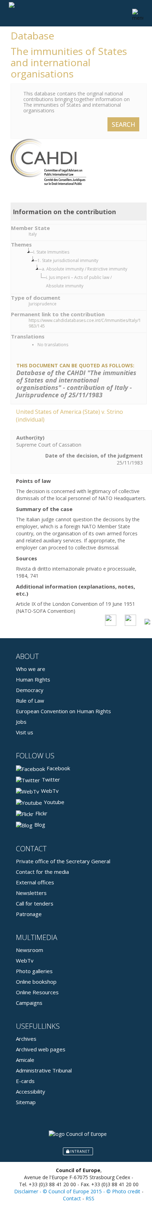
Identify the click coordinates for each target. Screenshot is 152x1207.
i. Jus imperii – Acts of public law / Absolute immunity (79, 281)
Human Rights (33, 679)
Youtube (54, 801)
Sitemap (26, 1102)
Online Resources (37, 992)
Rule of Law (30, 700)
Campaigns (29, 1002)
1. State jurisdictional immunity (67, 260)
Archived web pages (40, 1049)
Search (123, 124)
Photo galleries (34, 971)
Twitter (51, 779)
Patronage (29, 913)
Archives (26, 1038)
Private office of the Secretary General (63, 861)
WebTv (50, 790)
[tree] (86, 269)
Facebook (58, 768)
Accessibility (30, 1091)
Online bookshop (36, 981)
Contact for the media (42, 871)
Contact (72, 1198)
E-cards (25, 1080)
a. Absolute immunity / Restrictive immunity (84, 269)
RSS (90, 1198)
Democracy (29, 689)
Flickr (41, 813)
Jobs (21, 721)
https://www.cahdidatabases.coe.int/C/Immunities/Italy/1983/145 (85, 323)
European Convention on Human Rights (63, 711)
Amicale (25, 1059)
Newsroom (29, 949)
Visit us (24, 732)
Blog (39, 824)
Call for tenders (34, 903)
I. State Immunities (51, 252)
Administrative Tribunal (44, 1070)
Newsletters (31, 892)
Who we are (30, 668)
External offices (35, 882)
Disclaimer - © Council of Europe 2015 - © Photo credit (77, 1191)
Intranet (80, 1151)
